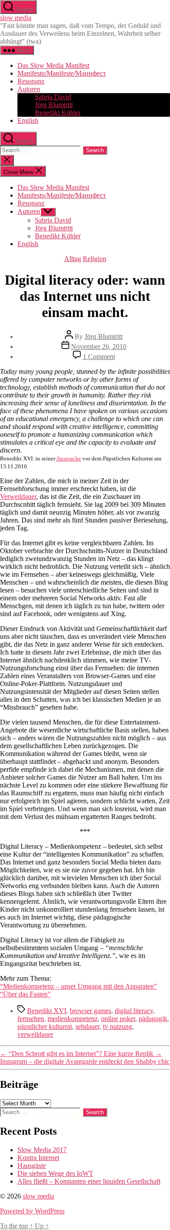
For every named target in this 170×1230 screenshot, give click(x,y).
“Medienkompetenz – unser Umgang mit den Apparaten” (78, 986)
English (27, 120)
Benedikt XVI (46, 1010)
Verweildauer (18, 496)
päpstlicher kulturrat (44, 1026)
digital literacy (134, 1010)
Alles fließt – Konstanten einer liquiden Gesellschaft (88, 1181)
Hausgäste (31, 1165)
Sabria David (53, 97)
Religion (94, 258)
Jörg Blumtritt (54, 104)
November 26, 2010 (98, 346)
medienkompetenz (73, 1018)
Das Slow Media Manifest (53, 65)
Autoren (28, 89)
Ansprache (68, 458)
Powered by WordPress (32, 1211)
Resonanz (30, 81)
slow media (15, 17)
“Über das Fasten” (25, 994)
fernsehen (30, 1018)
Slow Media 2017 (42, 1149)
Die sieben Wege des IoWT (55, 1173)
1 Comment (99, 356)
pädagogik (153, 1018)
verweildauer (35, 1034)
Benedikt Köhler (58, 112)
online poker (118, 1018)
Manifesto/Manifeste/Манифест (61, 73)
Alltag (72, 258)
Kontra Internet (38, 1157)
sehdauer (87, 1026)
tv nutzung (117, 1026)
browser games (90, 1010)
